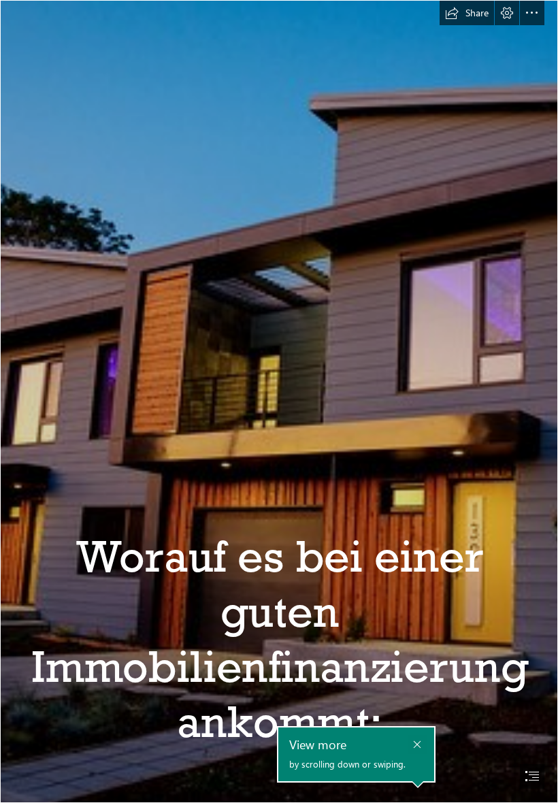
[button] (467, 13)
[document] (279, 401)
